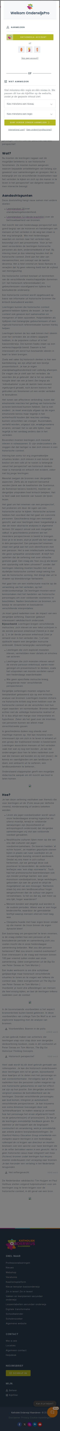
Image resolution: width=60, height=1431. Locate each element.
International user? (16, 130)
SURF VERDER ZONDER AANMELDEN (28, 122)
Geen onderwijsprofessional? (39, 130)
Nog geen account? (30, 58)
